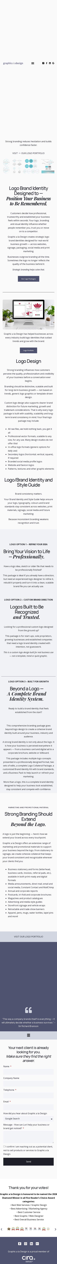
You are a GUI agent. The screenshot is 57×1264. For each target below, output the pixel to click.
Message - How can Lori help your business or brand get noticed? (26, 1126)
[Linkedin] (50, 63)
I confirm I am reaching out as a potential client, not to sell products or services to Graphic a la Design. (28, 1150)
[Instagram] (25, 1243)
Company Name (11, 1078)
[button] (33, 63)
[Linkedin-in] (31, 1243)
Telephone (9, 1089)
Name (6, 1066)
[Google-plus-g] (37, 1243)
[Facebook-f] (47, 63)
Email (6, 1101)
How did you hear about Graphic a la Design (25, 1113)
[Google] (53, 63)
